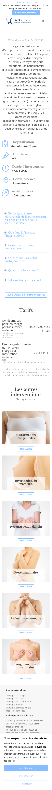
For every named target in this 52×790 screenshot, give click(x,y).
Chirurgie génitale (15, 704)
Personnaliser (26, 775)
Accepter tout (25, 768)
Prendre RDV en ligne (27, 12)
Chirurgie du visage (15, 695)
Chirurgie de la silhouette (18, 701)
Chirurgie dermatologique (18, 707)
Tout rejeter (26, 783)
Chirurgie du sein (14, 698)
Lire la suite (26, 449)
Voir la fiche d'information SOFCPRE (27, 295)
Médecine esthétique (16, 710)
